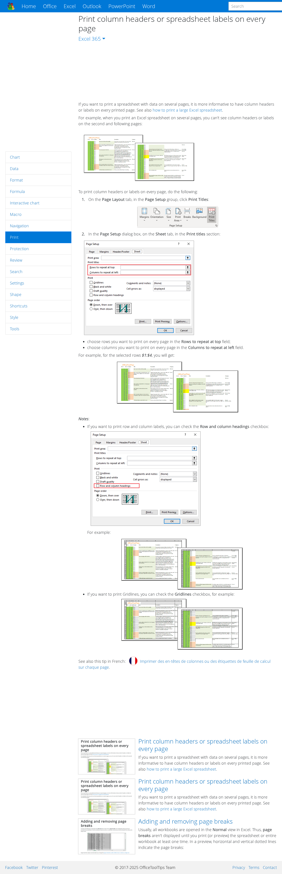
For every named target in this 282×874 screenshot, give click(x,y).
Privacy (238, 867)
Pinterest (50, 867)
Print (14, 237)
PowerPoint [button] (121, 6)
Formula (17, 191)
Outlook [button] (92, 6)
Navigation (19, 225)
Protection (19, 248)
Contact (270, 867)
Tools (14, 328)
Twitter (32, 867)
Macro (16, 214)
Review (16, 260)
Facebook (14, 867)
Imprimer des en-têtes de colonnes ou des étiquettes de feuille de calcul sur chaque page (174, 664)
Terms (254, 867)
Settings (17, 283)
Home (29, 6)
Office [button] (50, 6)
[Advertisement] (38, 82)
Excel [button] (70, 6)
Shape (15, 294)
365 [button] (96, 38)
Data (14, 168)
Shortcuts (18, 305)
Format (16, 180)
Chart (15, 157)
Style (14, 317)
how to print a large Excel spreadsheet (187, 110)
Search (16, 271)
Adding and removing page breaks (185, 821)
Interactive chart (24, 203)
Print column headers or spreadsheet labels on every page (202, 745)
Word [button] (148, 6)
